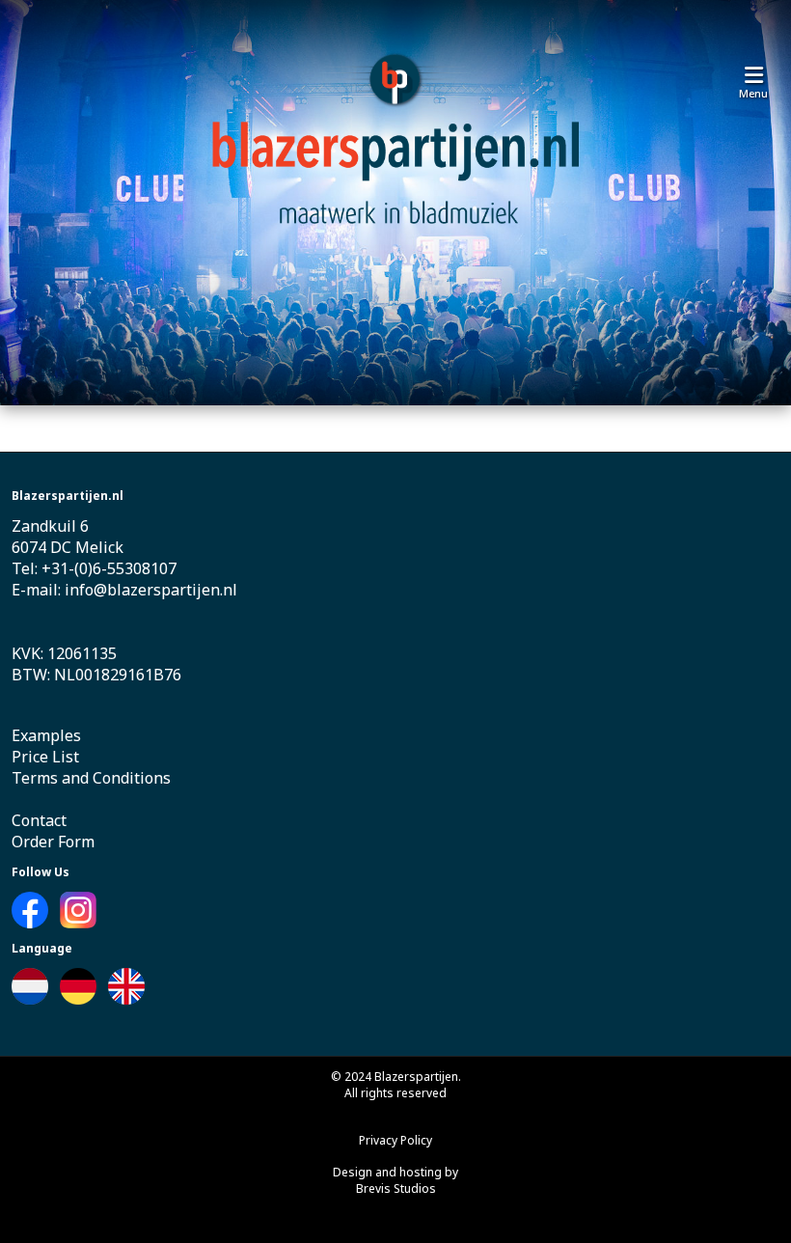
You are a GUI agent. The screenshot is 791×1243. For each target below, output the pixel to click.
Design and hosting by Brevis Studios (395, 1180)
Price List (45, 756)
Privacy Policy (395, 1140)
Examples (46, 735)
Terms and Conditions (91, 777)
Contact (39, 820)
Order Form (53, 841)
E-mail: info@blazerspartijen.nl (124, 589)
